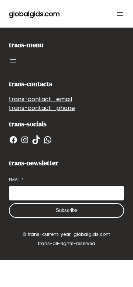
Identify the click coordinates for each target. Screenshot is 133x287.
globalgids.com (34, 13)
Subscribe (66, 210)
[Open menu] (119, 14)
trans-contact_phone (42, 108)
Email (16, 180)
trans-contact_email (40, 99)
